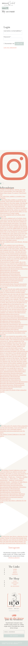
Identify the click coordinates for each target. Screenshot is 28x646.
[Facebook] (12, 615)
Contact (15, 574)
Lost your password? (10, 47)
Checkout (15, 582)
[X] (14, 615)
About (15, 572)
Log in (19, 43)
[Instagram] (15, 615)
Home (15, 569)
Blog (15, 571)
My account (15, 586)
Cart (15, 584)
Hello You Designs (12, 643)
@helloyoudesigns (14, 557)
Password (7, 37)
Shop (15, 581)
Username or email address (13, 31)
